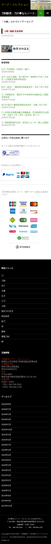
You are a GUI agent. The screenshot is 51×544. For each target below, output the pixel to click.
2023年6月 (6, 460)
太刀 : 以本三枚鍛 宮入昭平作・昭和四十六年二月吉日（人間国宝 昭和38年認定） (24, 78)
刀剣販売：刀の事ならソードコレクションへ (19, 13)
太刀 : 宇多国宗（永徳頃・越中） (16, 69)
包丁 (3, 285)
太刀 (3, 296)
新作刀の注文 (7, 311)
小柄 (3, 306)
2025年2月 (6, 439)
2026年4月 (6, 419)
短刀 (3, 321)
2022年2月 (6, 470)
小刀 (3, 301)
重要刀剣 (5, 336)
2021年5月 (6, 475)
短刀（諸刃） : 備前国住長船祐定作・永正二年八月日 (24, 87)
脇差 (3, 331)
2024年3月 (6, 450)
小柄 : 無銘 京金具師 (13, 31)
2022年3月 (6, 465)
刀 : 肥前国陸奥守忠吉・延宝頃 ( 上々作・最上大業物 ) (25, 122)
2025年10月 (6, 429)
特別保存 (5, 316)
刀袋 (3, 280)
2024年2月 (6, 455)
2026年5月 (6, 414)
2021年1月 (6, 480)
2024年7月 (6, 444)
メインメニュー (47, 13)
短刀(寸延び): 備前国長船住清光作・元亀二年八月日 (24, 104)
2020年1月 (6, 490)
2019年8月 (6, 495)
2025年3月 (6, 434)
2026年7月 (6, 409)
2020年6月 (6, 485)
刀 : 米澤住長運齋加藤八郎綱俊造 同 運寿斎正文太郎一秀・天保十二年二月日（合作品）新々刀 (25, 113)
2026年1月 (6, 424)
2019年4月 (6, 500)
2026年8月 (6, 404)
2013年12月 (6, 505)
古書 (3, 291)
